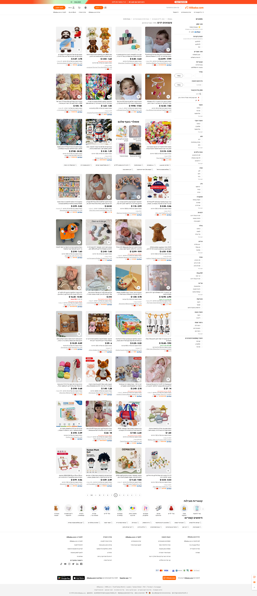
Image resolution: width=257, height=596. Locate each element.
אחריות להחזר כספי (164, 545)
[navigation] (188, 257)
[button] (105, 7)
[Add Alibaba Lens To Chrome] (169, 578)
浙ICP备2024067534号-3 (180, 593)
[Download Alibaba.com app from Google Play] (64, 578)
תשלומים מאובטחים (164, 541)
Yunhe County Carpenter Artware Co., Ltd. (128, 350)
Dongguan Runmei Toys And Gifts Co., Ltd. (99, 67)
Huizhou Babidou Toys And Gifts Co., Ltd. (158, 63)
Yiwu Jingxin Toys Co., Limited (73, 304)
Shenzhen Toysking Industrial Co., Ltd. (130, 63)
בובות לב (134, 522)
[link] (254, 577)
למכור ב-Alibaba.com (76, 541)
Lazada (128, 587)
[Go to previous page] (140, 495)
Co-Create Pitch (195, 545)
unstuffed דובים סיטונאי (162, 522)
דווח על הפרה (108, 560)
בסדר (179, 76)
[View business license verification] (147, 593)
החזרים (109, 552)
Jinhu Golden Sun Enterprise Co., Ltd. (100, 350)
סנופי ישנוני (107, 522)
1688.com (108, 587)
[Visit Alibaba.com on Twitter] (73, 564)
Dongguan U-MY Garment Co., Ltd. (71, 347)
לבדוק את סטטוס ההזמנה (75, 549)
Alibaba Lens (189, 578)
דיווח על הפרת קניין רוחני (104, 556)
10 (99, 495)
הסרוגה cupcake (164, 165)
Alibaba (170, 19)
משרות (198, 552)
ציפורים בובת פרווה (171, 527)
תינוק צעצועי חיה (85, 165)
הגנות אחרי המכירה (164, 552)
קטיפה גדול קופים (194, 522)
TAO (144, 587)
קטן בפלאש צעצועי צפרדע (75, 522)
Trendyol (150, 587)
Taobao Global (136, 587)
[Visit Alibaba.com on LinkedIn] (77, 564)
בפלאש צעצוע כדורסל (163, 169)
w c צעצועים (150, 165)
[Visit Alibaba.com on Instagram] (69, 564)
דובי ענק (184, 527)
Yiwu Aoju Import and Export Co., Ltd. (100, 210)
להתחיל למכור (78, 545)
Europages (157, 587)
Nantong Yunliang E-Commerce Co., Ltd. (129, 213)
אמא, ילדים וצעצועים (158, 19)
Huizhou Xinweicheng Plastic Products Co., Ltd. (128, 110)
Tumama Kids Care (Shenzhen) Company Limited (158, 349)
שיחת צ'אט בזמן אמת (105, 545)
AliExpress (100, 587)
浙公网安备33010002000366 (161, 593)
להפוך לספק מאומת (77, 552)
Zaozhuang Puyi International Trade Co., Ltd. (99, 112)
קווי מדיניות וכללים (164, 560)
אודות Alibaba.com (194, 537)
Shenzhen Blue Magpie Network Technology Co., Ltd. (128, 257)
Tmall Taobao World (119, 587)
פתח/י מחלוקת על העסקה (104, 549)
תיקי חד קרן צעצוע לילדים (121, 165)
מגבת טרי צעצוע (179, 522)
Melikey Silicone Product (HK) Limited (159, 440)
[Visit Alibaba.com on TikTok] (61, 564)
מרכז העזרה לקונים (106, 541)
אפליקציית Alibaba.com (94, 578)
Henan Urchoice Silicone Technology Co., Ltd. (69, 110)
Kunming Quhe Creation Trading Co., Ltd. (69, 63)
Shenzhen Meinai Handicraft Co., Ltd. (130, 303)
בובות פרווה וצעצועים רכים (141, 19)
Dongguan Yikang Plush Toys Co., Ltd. (100, 393)
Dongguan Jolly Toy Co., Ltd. (73, 256)
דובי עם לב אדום (127, 527)
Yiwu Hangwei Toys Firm (163, 158)
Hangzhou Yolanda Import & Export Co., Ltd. (158, 258)
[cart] (79, 8)
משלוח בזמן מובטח (164, 549)
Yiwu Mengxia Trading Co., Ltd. (162, 486)
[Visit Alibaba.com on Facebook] (81, 564)
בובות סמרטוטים (155, 527)
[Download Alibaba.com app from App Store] (79, 578)
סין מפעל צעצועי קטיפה (102, 165)
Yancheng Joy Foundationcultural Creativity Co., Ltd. (99, 484)
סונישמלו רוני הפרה (69, 165)
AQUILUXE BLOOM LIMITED (73, 155)
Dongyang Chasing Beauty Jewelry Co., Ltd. (128, 394)
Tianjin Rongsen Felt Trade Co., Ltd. (131, 441)
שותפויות (80, 556)
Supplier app (124, 578)
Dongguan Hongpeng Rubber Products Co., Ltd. (99, 258)
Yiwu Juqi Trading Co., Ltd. (163, 213)
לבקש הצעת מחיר (136, 545)
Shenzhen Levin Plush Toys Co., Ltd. (71, 484)
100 (92, 495)
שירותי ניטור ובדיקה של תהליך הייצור (159, 556)
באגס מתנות (137, 165)
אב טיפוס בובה (127, 169)
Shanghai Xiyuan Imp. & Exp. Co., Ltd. (71, 210)
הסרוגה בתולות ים (93, 522)
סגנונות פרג (196, 527)
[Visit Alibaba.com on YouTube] (65, 564)
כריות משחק (146, 522)
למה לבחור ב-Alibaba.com (192, 541)
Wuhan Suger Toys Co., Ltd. (103, 158)
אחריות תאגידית (195, 549)
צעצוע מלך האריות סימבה (144, 169)
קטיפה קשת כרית (121, 522)
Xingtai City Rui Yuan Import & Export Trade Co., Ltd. (158, 302)
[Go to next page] (87, 495)
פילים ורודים (141, 527)
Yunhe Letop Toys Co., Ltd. (74, 437)
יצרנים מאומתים (136, 541)
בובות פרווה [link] (126, 19)
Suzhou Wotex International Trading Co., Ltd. (158, 110)
